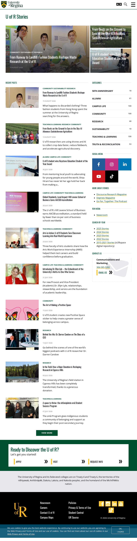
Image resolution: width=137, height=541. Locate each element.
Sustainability (111, 129)
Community (111, 113)
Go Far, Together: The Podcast (111, 201)
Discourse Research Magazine (111, 194)
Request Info (96, 461)
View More (46, 433)
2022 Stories (102, 239)
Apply (18, 461)
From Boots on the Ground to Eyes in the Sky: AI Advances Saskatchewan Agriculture (108, 33)
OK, (120, 530)
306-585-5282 (103, 267)
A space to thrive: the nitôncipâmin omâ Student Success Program (62, 404)
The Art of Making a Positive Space (57, 305)
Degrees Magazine (105, 197)
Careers (43, 508)
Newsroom (102, 215)
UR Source (73, 517)
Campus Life (111, 106)
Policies (72, 503)
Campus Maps (46, 517)
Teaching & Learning (111, 136)
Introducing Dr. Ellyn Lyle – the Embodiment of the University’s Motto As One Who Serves (63, 270)
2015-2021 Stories (105, 242)
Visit (55, 461)
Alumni (111, 98)
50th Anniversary (111, 90)
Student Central (76, 512)
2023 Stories (102, 235)
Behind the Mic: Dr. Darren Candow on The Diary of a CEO (64, 336)
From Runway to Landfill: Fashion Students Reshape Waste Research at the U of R (43, 59)
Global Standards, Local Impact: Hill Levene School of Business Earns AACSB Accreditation (64, 198)
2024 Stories (102, 232)
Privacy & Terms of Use (79, 508)
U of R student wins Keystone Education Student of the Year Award (109, 58)
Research (111, 121)
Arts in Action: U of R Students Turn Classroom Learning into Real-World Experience (62, 234)
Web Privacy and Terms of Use (21, 534)
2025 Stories (102, 228)
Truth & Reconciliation (111, 144)
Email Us (103, 272)
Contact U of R (47, 512)
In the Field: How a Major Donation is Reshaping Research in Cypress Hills (62, 368)
